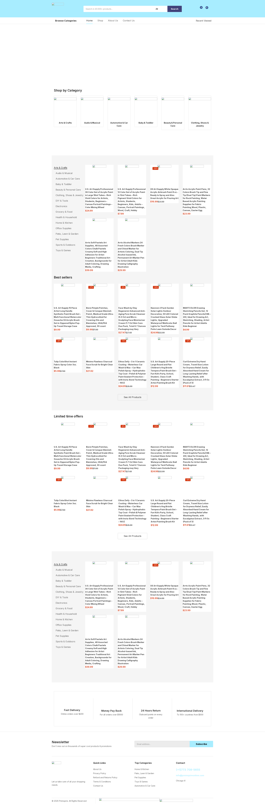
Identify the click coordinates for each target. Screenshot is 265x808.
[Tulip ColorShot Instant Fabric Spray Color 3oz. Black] (68, 347)
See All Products (132, 397)
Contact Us (129, 20)
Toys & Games (63, 250)
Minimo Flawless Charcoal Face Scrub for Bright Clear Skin (99, 364)
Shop (100, 20)
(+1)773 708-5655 (188, 769)
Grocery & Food (64, 211)
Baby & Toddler (146, 123)
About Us (113, 20)
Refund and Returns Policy (105, 777)
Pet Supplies (62, 239)
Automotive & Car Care (68, 178)
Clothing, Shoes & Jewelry (69, 195)
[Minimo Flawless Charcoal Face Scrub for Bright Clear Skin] (100, 347)
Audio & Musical (92, 123)
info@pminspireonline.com (190, 775)
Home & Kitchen (64, 222)
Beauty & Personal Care (68, 189)
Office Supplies (63, 228)
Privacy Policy (99, 773)
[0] (199, 9)
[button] (205, 9)
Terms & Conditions (102, 781)
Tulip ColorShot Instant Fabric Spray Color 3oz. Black (65, 364)
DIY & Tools (62, 200)
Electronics (61, 206)
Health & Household (66, 217)
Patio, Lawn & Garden (67, 233)
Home (89, 20)
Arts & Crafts (65, 123)
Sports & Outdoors (65, 244)
